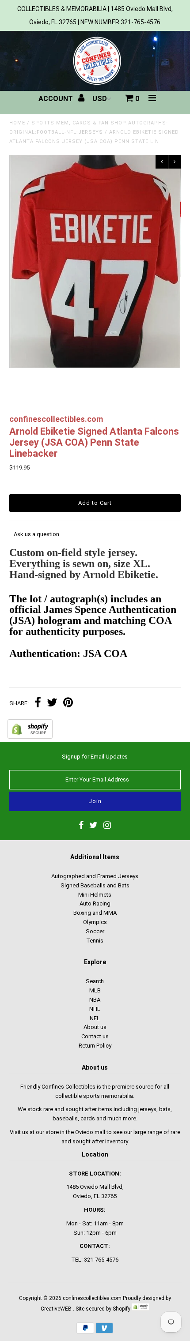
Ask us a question (36, 534)
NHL (94, 1009)
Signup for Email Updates (95, 756)
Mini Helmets (94, 894)
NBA (94, 999)
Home (17, 123)
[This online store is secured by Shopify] (30, 736)
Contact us (95, 1036)
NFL (95, 1018)
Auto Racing (95, 903)
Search (95, 981)
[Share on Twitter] (52, 703)
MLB (95, 990)
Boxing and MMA (95, 912)
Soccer (95, 931)
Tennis (94, 940)
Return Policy (95, 1045)
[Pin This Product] (68, 703)
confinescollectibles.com (92, 1298)
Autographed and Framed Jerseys (94, 876)
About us (95, 1027)
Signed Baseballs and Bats (95, 885)
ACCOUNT (56, 98)
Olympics (95, 922)
